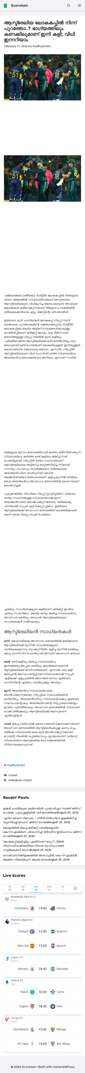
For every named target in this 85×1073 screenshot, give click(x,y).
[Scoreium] (5, 5)
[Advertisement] (42, 249)
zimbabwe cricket (20, 780)
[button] (68, 5)
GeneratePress (64, 1067)
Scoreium (19, 5)
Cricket (12, 775)
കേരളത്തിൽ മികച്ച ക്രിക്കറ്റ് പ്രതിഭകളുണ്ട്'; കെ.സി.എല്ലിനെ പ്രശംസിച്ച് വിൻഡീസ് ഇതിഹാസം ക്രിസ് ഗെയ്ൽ (42, 832)
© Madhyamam (14, 765)
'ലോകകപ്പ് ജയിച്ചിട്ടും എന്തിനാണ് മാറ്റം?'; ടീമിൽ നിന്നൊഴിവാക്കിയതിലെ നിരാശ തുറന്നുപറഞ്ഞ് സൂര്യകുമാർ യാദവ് (33, 846)
